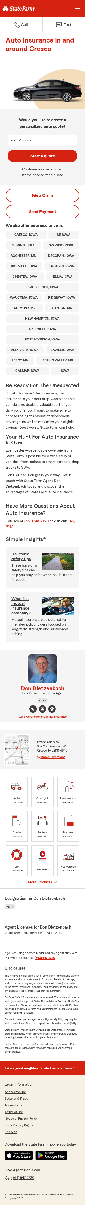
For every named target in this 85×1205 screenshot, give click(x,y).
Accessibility (13, 1105)
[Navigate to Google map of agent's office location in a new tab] (52, 709)
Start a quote (42, 156)
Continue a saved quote (41, 169)
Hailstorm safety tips (21, 556)
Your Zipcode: (21, 140)
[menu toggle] (77, 8)
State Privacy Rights (19, 1125)
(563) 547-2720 (36, 521)
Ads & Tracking (15, 1092)
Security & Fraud (16, 1098)
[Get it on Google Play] (51, 1155)
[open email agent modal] (42, 709)
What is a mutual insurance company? (21, 606)
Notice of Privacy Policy (21, 1118)
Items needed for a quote (42, 175)
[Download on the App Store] (19, 1155)
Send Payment (42, 211)
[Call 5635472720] (33, 709)
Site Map (11, 1132)
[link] (21, 8)
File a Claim (42, 195)
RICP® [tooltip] (42, 700)
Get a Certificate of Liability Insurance (43, 716)
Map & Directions (52, 757)
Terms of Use (14, 1112)
